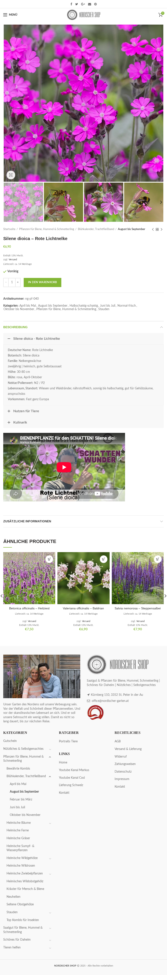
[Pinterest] (95, 4)
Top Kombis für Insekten (23, 920)
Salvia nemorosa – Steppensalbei (138, 608)
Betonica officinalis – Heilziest (29, 608)
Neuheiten (13, 896)
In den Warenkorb (42, 282)
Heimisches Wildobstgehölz (25, 881)
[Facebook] (71, 4)
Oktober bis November (18, 309)
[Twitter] (77, 4)
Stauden (103, 309)
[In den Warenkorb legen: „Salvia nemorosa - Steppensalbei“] (158, 559)
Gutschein (10, 741)
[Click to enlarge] (11, 175)
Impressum (122, 779)
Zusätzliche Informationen (27, 521)
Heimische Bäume (19, 822)
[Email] (90, 4)
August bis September (131, 229)
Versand (13, 259)
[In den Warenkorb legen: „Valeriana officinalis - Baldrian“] (103, 559)
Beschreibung (15, 327)
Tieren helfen (12, 947)
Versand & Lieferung (128, 749)
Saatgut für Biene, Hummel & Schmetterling (23, 930)
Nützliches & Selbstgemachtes (23, 748)
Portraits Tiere (68, 741)
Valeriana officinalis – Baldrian (83, 608)
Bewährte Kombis (18, 768)
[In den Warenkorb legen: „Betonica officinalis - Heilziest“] (49, 559)
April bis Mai (27, 305)
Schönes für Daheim (17, 939)
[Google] (83, 4)
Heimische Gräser (18, 838)
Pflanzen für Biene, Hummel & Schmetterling (46, 229)
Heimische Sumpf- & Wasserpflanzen (20, 848)
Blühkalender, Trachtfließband (96, 229)
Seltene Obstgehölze (20, 904)
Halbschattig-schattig (84, 305)
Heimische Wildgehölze (22, 858)
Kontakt (64, 792)
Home (63, 762)
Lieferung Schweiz (71, 785)
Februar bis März (21, 799)
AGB (118, 741)
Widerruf (121, 756)
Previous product (153, 229)
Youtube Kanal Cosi (72, 777)
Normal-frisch (126, 305)
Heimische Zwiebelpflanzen (25, 873)
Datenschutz (123, 771)
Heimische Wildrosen (21, 865)
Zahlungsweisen (125, 764)
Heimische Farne (18, 830)
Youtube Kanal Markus (74, 770)
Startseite (9, 229)
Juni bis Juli (107, 305)
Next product (161, 229)
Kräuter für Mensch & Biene (25, 889)
